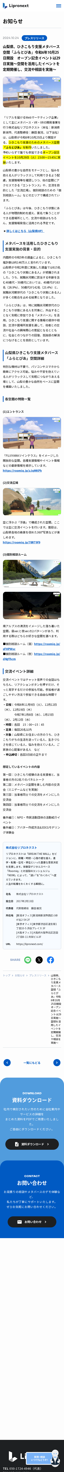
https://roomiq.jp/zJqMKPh (22, 470)
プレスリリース (37, 975)
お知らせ (20, 975)
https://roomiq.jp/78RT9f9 (21, 542)
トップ (6, 975)
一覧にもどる (32, 1062)
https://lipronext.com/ (29, 944)
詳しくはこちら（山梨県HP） (25, 231)
